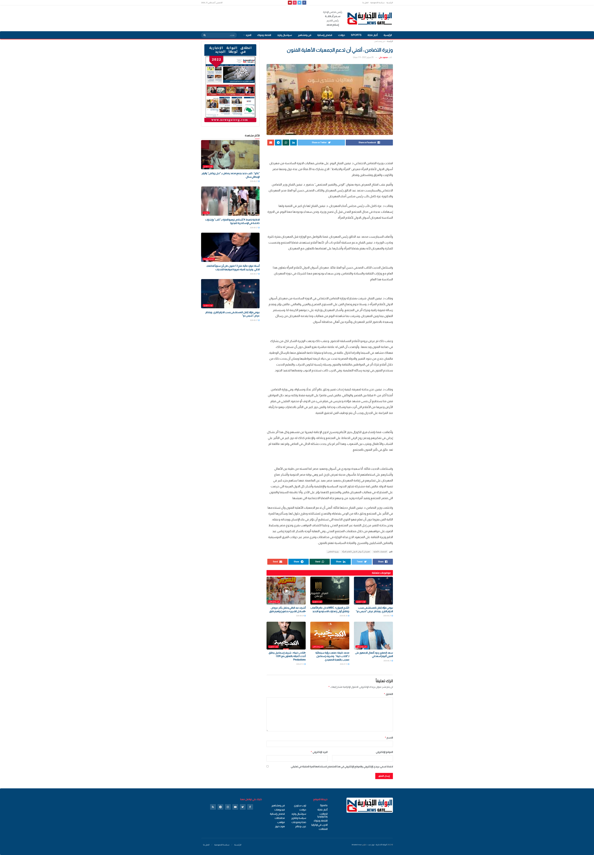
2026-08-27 (387, 616)
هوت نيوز (280, 826)
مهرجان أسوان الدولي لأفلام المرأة (356, 552)
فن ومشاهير (304, 35)
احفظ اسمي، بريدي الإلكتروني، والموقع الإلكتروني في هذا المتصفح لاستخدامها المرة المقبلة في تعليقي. (342, 766)
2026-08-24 (300, 616)
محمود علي (383, 57)
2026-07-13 (344, 664)
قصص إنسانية (324, 35)
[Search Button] (203, 35)
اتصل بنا (365, 3)
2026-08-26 (344, 616)
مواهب (281, 822)
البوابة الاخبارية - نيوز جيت (377, 845)
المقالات (323, 829)
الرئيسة (390, 41)
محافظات (280, 818)
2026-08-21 (387, 661)
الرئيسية (389, 3)
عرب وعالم (300, 826)
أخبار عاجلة (373, 35)
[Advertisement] (257, 18)
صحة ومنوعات (299, 822)
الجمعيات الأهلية (380, 552)
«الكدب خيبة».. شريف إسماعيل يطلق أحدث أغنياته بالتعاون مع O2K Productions (287, 656)
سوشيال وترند (284, 35)
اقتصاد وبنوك (264, 35)
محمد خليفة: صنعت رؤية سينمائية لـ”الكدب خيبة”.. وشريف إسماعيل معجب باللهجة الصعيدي (332, 656)
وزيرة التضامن (332, 552)
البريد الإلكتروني (319, 751)
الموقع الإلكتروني (384, 752)
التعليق (388, 694)
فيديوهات (279, 809)
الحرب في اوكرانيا (319, 824)
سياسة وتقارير (298, 818)
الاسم (389, 737)
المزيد (248, 35)
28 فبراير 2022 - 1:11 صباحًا (363, 57)
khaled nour (357, 845)
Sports (356, 35)
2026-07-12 (300, 664)
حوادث (341, 35)
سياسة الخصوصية (377, 3)
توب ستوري (360, 602)
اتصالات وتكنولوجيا (322, 815)
